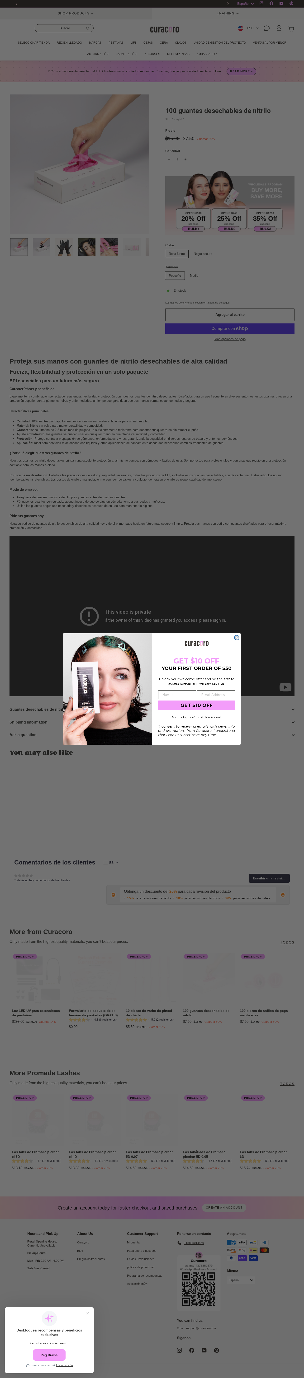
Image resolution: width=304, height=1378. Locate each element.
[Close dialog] (236, 637)
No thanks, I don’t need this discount (196, 717)
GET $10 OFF (196, 705)
